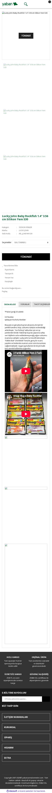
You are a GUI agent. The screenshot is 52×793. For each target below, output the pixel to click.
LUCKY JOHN (24, 230)
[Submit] (46, 699)
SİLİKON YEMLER (25, 227)
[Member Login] (36, 4)
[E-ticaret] (25, 791)
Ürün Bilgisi (10, 304)
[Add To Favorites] (26, 265)
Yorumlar (25, 304)
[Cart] (47, 4)
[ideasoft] (12, 791)
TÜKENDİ (26, 256)
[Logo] (10, 4)
